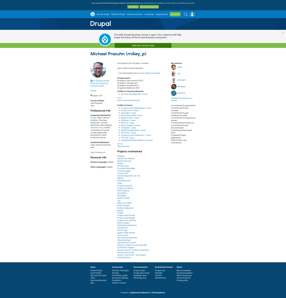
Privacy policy (182, 280)
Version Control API (125, 252)
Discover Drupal (103, 14)
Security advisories (98, 280)
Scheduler (125, 128)
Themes (158, 275)
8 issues (135, 110)
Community (149, 14)
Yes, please (133, 7)
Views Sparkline (124, 257)
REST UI (124, 123)
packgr (120, 210)
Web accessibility (184, 270)
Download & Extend (164, 267)
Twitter (93, 90)
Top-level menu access (126, 242)
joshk (179, 67)
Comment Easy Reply (126, 168)
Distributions (160, 278)
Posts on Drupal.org (99, 83)
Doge (119, 183)
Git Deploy (121, 195)
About (179, 267)
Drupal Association (185, 273)
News (92, 267)
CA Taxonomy (123, 166)
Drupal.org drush (124, 185)
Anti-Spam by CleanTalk (131, 94)
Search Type (122, 230)
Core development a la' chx (128, 176)
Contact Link (122, 173)
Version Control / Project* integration (133, 250)
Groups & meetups (120, 278)
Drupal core (126, 110)
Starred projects (97, 86)
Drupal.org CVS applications (133, 108)
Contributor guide (119, 275)
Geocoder (125, 113)
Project (120, 213)
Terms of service (183, 278)
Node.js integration (125, 208)
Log (118, 200)
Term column (122, 235)
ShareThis (125, 132)
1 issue (144, 94)
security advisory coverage (148, 73)
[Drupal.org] (120, 24)
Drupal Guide (139, 270)
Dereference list (124, 180)
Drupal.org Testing (125, 188)
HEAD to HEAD (123, 198)
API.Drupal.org (140, 278)
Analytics (121, 156)
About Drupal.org (184, 275)
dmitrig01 (181, 80)
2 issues (137, 125)
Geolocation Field (128, 115)
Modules (158, 273)
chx (178, 73)
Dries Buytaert (158, 292)
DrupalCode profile (101, 80)
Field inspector (123, 190)
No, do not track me (149, 7)
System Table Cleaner (126, 232)
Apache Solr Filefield (125, 158)
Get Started (175, 14)
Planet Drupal (96, 270)
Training (123, 270)
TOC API (124, 137)
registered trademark (139, 292)
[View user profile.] (98, 70)
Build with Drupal (118, 14)
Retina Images (127, 125)
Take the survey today (143, 45)
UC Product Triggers (126, 247)
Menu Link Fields (124, 203)
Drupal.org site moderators (132, 135)
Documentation (141, 267)
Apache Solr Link (124, 161)
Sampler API (122, 227)
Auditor (120, 163)
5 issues (149, 140)
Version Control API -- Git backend (131, 255)
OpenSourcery (96, 127)
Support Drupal (162, 14)
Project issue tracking (126, 220)
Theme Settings (123, 240)
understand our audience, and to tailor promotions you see (168, 3)
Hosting (115, 273)
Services (115, 270)
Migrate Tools (126, 118)
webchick (181, 93)
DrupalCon (116, 280)
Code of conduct (119, 283)
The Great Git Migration (127, 237)
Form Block (122, 193)
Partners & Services (134, 14)
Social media (95, 273)
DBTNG (120, 178)
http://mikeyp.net (97, 152)
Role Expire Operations (127, 225)
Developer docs (140, 275)
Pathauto (125, 120)
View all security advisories (128, 100)
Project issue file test (126, 215)
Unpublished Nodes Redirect (133, 140)
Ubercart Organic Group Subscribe (132, 245)
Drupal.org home (92, 14)
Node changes (123, 205)
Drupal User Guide (141, 273)
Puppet (93, 117)
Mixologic (181, 86)
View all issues (123, 146)
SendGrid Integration (130, 130)
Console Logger (124, 171)
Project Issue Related (126, 218)
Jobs (92, 283)
